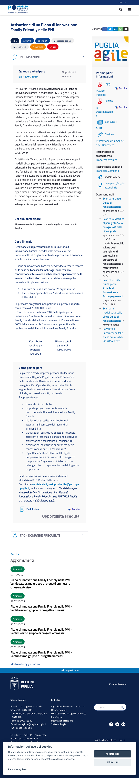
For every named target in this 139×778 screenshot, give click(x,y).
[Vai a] (17, 9)
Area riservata (119, 684)
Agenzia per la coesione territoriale (68, 706)
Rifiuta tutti (112, 762)
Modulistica (32, 509)
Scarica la (113, 225)
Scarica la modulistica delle (112, 310)
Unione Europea (59, 710)
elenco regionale (24, 727)
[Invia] (122, 707)
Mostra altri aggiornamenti (26, 664)
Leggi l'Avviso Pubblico (103, 89)
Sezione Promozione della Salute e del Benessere (110, 139)
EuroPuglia (56, 717)
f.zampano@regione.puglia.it (114, 185)
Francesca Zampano (107, 171)
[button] (122, 2)
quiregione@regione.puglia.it (32, 724)
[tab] (49, 57)
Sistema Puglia (58, 724)
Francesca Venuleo (106, 160)
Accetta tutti (112, 753)
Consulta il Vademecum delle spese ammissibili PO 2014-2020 (113, 335)
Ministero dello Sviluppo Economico (68, 713)
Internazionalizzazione (62, 720)
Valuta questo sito (69, 670)
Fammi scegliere (17, 769)
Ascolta (76, 509)
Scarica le (112, 202)
